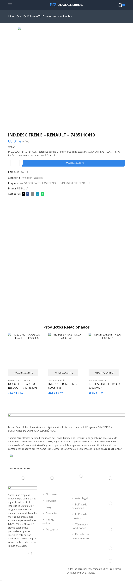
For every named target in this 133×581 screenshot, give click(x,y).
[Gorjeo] (23, 193)
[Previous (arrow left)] (0, 580)
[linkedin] (37, 193)
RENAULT (85, 183)
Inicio (11, 16)
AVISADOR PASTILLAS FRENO (38, 183)
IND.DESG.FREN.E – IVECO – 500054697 (105, 386)
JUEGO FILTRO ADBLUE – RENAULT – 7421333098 (23, 386)
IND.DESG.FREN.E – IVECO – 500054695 (65, 386)
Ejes (18, 16)
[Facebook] (28, 193)
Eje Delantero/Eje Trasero (37, 16)
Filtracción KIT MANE (19, 380)
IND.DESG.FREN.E (67, 183)
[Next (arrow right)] (1, 580)
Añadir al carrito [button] (24, 372)
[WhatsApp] (42, 193)
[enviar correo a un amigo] (32, 193)
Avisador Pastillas (62, 16)
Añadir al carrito (75, 163)
